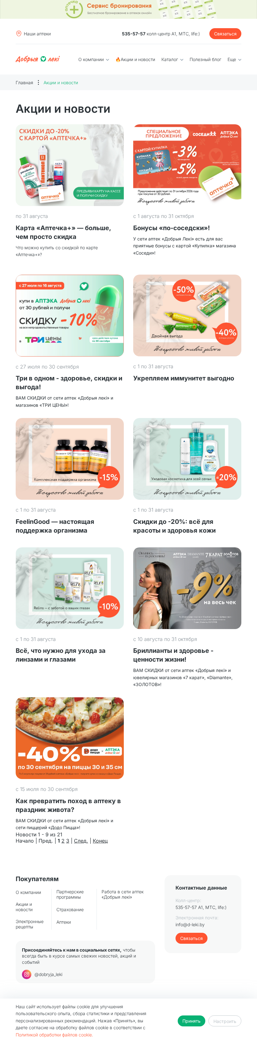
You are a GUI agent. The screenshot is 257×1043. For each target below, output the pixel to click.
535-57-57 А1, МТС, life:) (201, 907)
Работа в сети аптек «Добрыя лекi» (123, 894)
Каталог (170, 59)
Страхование (70, 909)
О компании (91, 59)
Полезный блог (205, 59)
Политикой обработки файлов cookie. (54, 1034)
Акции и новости (24, 906)
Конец (100, 841)
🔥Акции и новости (135, 59)
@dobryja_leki (48, 974)
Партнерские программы (70, 894)
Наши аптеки (37, 33)
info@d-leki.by (190, 924)
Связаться (225, 33)
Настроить (224, 1021)
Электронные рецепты (30, 924)
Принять (191, 1021)
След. (81, 841)
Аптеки (63, 922)
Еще (232, 59)
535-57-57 (133, 33)
